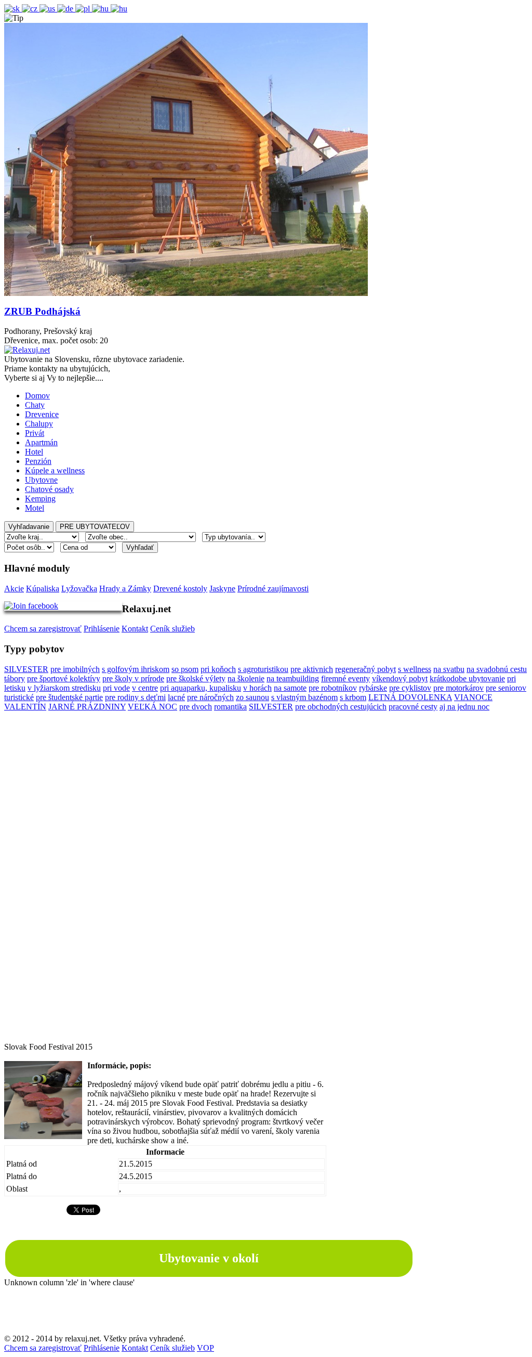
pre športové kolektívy (63, 678)
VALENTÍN (25, 706)
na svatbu (448, 669)
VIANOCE (473, 697)
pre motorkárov (458, 687)
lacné (176, 697)
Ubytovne (41, 479)
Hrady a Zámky (125, 588)
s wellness (414, 669)
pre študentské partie (69, 697)
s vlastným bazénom (304, 697)
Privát (34, 433)
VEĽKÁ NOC (152, 706)
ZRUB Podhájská (42, 311)
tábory (14, 678)
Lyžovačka (79, 588)
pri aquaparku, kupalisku (200, 687)
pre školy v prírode (133, 678)
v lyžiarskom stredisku (64, 687)
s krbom (353, 697)
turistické (19, 697)
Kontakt (135, 628)
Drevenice (42, 414)
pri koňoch (218, 669)
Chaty (35, 404)
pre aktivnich (311, 669)
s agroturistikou (263, 669)
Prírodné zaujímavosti (273, 588)
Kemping (40, 498)
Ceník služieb (172, 628)
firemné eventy (345, 678)
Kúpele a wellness (55, 470)
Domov (37, 395)
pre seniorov (506, 687)
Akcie (14, 588)
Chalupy (39, 423)
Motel (34, 507)
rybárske (373, 687)
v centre (145, 687)
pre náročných (210, 697)
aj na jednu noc (464, 706)
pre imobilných (75, 669)
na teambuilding (293, 678)
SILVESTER (26, 669)
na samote (290, 687)
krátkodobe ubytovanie (467, 678)
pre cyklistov (410, 687)
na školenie (246, 678)
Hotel (34, 451)
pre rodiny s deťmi (135, 697)
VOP (205, 1347)
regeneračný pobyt (365, 669)
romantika (230, 706)
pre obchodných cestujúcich (341, 706)
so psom (184, 669)
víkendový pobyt (400, 678)
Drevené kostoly (180, 588)
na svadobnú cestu (497, 669)
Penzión (38, 461)
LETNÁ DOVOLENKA (410, 697)
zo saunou (252, 697)
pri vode (116, 687)
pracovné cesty (413, 706)
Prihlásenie (101, 628)
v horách (257, 687)
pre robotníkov (333, 687)
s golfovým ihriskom (135, 669)
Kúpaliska (42, 588)
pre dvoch (195, 706)
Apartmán (41, 442)
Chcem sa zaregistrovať (43, 628)
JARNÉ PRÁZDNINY (87, 706)
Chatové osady (49, 489)
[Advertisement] (266, 886)
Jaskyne (222, 588)
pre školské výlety (195, 678)
